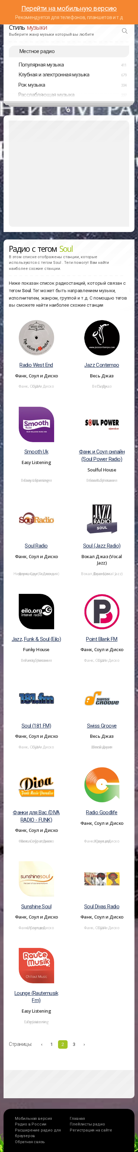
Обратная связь (30, 1142)
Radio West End (36, 365)
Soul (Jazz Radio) (102, 546)
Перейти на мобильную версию (69, 8)
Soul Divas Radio (101, 906)
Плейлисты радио (87, 1124)
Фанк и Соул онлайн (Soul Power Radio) (102, 455)
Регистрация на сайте (91, 1130)
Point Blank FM (101, 639)
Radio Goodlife (101, 812)
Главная (77, 1118)
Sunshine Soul (36, 906)
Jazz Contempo (101, 365)
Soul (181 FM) (36, 726)
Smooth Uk (36, 451)
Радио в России (30, 1124)
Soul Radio (36, 546)
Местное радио (36, 51)
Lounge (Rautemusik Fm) (36, 997)
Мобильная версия (33, 1118)
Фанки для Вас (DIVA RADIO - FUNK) (36, 816)
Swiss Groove (102, 726)
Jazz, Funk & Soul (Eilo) (36, 639)
